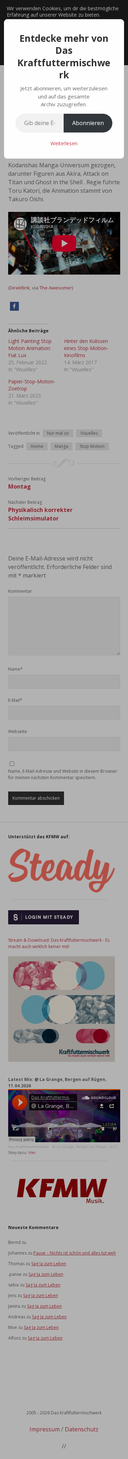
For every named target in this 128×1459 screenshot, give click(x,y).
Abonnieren (88, 123)
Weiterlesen (64, 143)
